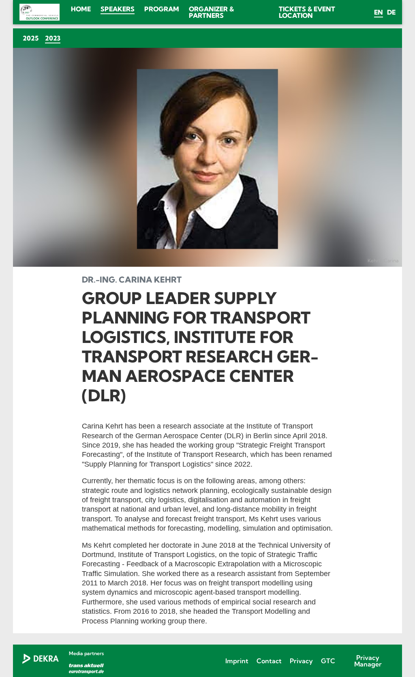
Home (81, 9)
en (378, 12)
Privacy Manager (368, 660)
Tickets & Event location (307, 12)
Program (161, 9)
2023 (54, 38)
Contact (269, 661)
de (391, 12)
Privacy (301, 661)
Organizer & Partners (211, 12)
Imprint (236, 661)
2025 (31, 38)
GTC (328, 661)
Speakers (118, 9)
